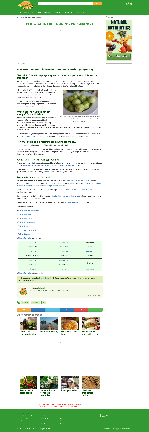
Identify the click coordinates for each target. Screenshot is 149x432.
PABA (63, 269)
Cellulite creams (26, 421)
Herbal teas (44, 416)
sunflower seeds (67, 189)
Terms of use (106, 429)
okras (54, 165)
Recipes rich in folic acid (27, 230)
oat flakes (68, 202)
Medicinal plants (32, 12)
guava (92, 183)
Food (56, 12)
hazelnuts (96, 189)
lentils (54, 196)
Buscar (98, 3)
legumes (36, 136)
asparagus (27, 165)
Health (47, 12)
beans (68, 196)
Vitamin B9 (33, 260)
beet (42, 165)
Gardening (67, 12)
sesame (89, 189)
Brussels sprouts (70, 165)
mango (98, 183)
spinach (48, 165)
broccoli (22, 136)
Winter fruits (45, 418)
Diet (22, 17)
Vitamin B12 (63, 260)
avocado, (29, 136)
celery (61, 172)
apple (48, 172)
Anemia (43, 421)
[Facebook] (100, 416)
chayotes (60, 165)
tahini (83, 189)
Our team (63, 418)
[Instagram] (107, 416)
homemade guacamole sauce (78, 181)
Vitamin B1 (33, 242)
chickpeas (61, 196)
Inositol (33, 269)
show (27, 64)
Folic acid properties (25, 218)
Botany (80, 12)
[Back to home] (20, 12)
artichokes (36, 165)
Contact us (63, 416)
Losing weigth (25, 418)
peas (78, 196)
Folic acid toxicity (24, 234)
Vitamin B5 (33, 251)
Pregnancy (44, 423)
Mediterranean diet (27, 416)
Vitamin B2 (63, 242)
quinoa (75, 202)
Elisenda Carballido (45, 278)
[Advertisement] (60, 45)
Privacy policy (116, 429)
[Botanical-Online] (26, 5)
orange (49, 185)
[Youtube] (103, 416)
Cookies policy (127, 429)
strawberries (41, 185)
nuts (44, 136)
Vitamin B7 (90, 251)
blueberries (21, 185)
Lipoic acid (90, 269)
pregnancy (35, 302)
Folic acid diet (23, 226)
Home (18, 17)
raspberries (30, 185)
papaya (56, 185)
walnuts (77, 189)
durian (87, 183)
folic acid (25, 302)
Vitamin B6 (63, 251)
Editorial (41, 288)
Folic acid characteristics (27, 222)
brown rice (82, 202)
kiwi (60, 185)
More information (25, 238)
